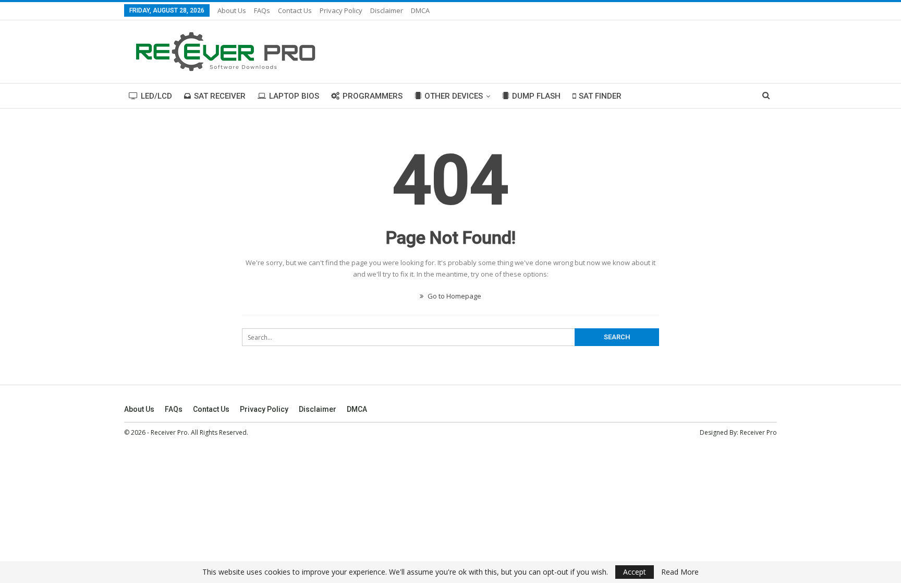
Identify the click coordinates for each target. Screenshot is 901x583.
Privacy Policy (341, 10)
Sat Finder (600, 96)
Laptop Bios (294, 96)
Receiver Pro (758, 432)
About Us (231, 10)
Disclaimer (386, 10)
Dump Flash (536, 96)
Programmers (373, 96)
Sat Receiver (220, 96)
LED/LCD (156, 96)
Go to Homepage (453, 296)
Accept (634, 572)
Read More (680, 572)
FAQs (262, 10)
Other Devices (453, 96)
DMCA (420, 10)
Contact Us (295, 10)
